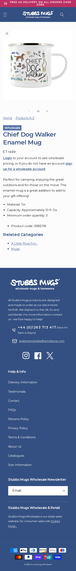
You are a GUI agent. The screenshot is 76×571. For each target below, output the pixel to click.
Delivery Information (22, 382)
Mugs (15, 249)
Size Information (20, 465)
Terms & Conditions (21, 437)
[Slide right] (47, 111)
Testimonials (17, 391)
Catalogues (16, 456)
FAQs (12, 410)
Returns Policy (18, 419)
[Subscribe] (63, 491)
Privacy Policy (18, 428)
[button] (5, 14)
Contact (13, 401)
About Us (14, 446)
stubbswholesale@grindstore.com (41, 341)
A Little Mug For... (24, 243)
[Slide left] (29, 111)
